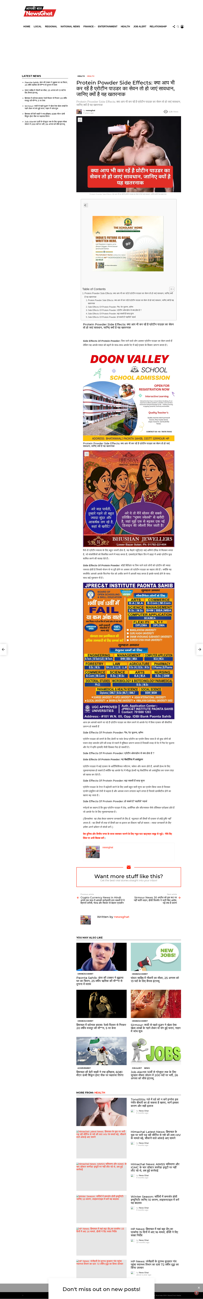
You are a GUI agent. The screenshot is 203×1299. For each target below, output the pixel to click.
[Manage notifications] (196, 1293)
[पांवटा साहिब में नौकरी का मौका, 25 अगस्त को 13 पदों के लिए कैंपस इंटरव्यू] (156, 957)
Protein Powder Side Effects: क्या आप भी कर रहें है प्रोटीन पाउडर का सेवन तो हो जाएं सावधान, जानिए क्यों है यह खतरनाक (129, 295)
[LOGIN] (182, 26)
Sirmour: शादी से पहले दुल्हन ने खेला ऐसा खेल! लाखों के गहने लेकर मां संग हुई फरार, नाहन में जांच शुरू (155, 1028)
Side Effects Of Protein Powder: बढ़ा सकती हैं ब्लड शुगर (111, 314)
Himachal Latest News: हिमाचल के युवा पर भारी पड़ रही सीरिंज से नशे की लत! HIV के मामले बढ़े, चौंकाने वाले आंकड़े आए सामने (156, 1135)
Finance (88, 26)
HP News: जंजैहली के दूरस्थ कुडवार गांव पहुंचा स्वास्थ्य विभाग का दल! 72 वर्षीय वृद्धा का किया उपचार (155, 1264)
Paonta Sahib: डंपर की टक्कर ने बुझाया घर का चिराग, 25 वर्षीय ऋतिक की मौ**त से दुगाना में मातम (99, 981)
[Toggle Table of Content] (170, 289)
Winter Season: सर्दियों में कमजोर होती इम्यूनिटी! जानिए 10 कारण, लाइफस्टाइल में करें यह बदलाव (155, 1200)
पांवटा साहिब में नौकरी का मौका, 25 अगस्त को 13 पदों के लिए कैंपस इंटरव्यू (155, 979)
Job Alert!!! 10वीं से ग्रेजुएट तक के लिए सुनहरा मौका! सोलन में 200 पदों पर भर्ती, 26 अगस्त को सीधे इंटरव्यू (154, 1075)
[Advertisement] (101, 50)
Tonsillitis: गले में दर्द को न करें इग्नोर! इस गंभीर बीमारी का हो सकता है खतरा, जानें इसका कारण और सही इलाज (155, 1102)
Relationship (158, 26)
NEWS (147, 1068)
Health (125, 26)
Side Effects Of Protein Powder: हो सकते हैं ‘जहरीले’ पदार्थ (112, 317)
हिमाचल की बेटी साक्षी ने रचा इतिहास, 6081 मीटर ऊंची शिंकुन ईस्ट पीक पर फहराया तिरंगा (99, 1073)
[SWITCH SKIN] (121, 12)
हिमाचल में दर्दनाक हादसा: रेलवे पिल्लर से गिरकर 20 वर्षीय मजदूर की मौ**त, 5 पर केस (101, 1026)
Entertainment (107, 26)
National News (70, 26)
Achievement (84, 1068)
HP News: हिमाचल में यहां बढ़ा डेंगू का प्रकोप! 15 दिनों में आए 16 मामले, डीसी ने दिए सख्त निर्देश (154, 1232)
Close (199, 1288)
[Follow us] (174, 26)
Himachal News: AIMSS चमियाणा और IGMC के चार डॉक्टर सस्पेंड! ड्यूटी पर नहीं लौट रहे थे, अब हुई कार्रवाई (155, 1167)
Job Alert (139, 26)
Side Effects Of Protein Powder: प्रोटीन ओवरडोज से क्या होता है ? (114, 310)
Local (38, 26)
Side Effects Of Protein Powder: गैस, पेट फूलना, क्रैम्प (110, 307)
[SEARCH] (178, 26)
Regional (51, 26)
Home (26, 26)
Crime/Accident (85, 974)
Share (80, 120)
